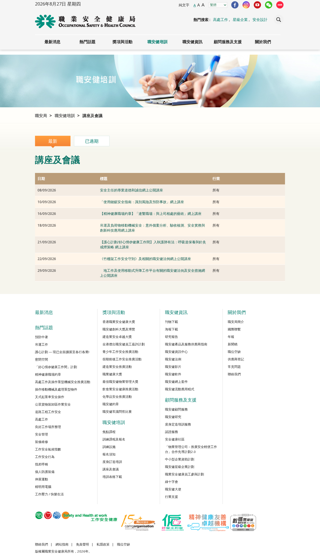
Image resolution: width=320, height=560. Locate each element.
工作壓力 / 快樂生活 (49, 494)
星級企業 (240, 19)
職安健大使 (173, 489)
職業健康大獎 (112, 374)
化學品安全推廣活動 (117, 396)
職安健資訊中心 (176, 351)
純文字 (184, 4)
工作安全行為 (44, 456)
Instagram (246, 4)
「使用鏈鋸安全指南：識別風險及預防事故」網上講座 (142, 201)
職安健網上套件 (176, 381)
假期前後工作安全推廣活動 (122, 359)
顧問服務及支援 (228, 41)
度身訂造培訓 (112, 461)
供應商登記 (236, 359)
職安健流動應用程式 (179, 389)
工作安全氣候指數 (48, 449)
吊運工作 (41, 344)
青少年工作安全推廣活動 (120, 351)
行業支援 (171, 496)
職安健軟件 (173, 374)
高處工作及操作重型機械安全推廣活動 (62, 382)
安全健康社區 (174, 439)
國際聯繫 (234, 329)
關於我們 (263, 41)
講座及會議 (92, 115)
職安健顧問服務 (176, 409)
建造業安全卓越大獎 (117, 336)
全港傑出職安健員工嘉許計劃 (123, 344)
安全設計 (260, 19)
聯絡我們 (234, 374)
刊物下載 (171, 321)
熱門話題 (88, 41)
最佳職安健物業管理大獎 (120, 381)
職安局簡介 (236, 321)
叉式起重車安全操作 (49, 397)
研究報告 (171, 336)
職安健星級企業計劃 (179, 466)
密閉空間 (41, 359)
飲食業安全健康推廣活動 (120, 389)
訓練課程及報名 (113, 439)
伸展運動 (41, 479)
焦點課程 (109, 431)
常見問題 (234, 366)
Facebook (234, 4)
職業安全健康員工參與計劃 (184, 474)
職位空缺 (234, 351)
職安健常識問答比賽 (117, 411)
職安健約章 (110, 404)
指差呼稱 (41, 464)
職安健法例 (173, 359)
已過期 (91, 141)
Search (279, 19)
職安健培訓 (158, 41)
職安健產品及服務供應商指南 (186, 344)
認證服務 (171, 431)
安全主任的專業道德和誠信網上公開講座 (131, 190)
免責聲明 (82, 544)
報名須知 (109, 454)
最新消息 (52, 41)
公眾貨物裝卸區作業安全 (53, 404)
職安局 (41, 115)
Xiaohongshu (280, 4)
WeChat (268, 4)
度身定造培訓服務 (178, 424)
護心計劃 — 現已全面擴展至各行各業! (62, 352)
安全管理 (41, 434)
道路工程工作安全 (48, 412)
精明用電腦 (43, 486)
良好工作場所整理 (48, 426)
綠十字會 (171, 481)
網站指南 (62, 544)
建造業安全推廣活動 (117, 366)
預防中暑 (41, 337)
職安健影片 (173, 366)
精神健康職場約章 (48, 374)
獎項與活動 (122, 41)
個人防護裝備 (44, 471)
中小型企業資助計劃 (179, 459)
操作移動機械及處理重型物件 (56, 389)
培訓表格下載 (112, 476)
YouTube (257, 4)
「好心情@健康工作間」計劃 (56, 367)
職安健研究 (173, 417)
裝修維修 (41, 441)
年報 (231, 336)
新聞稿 (233, 344)
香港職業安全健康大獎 (118, 321)
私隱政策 (103, 544)
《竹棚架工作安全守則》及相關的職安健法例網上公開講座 (145, 258)
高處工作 (220, 19)
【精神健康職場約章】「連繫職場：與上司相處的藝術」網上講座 (151, 213)
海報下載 (171, 329)
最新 (52, 141)
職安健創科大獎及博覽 (118, 329)
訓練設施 (109, 446)
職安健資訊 (192, 41)
